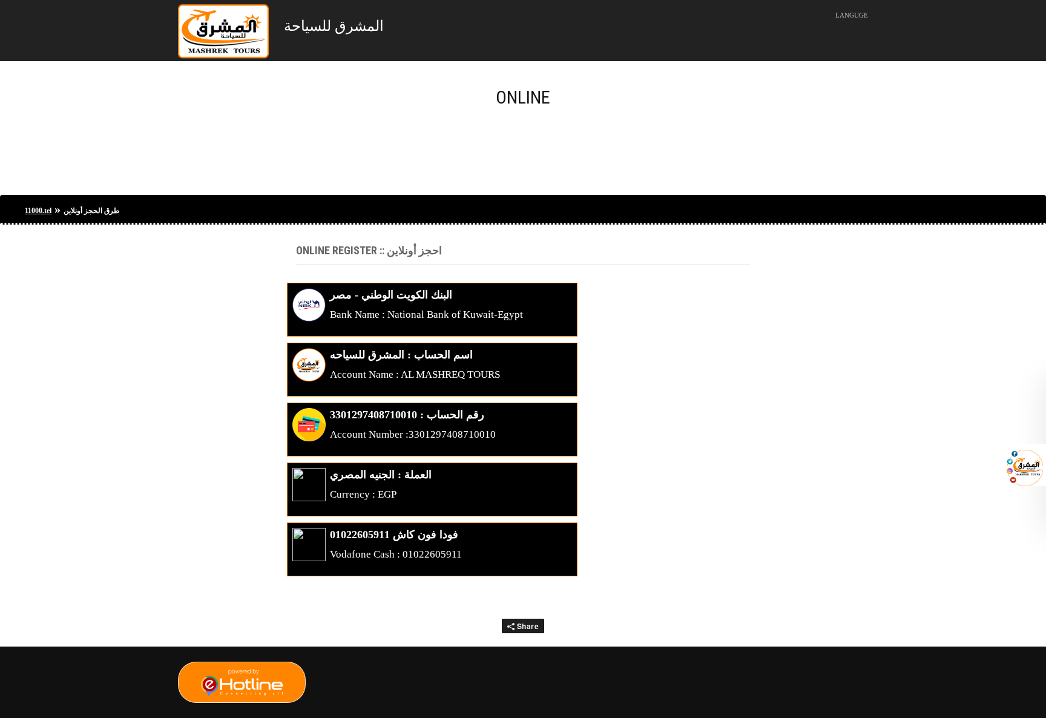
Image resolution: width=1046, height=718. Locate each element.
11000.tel (38, 210)
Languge (851, 15)
